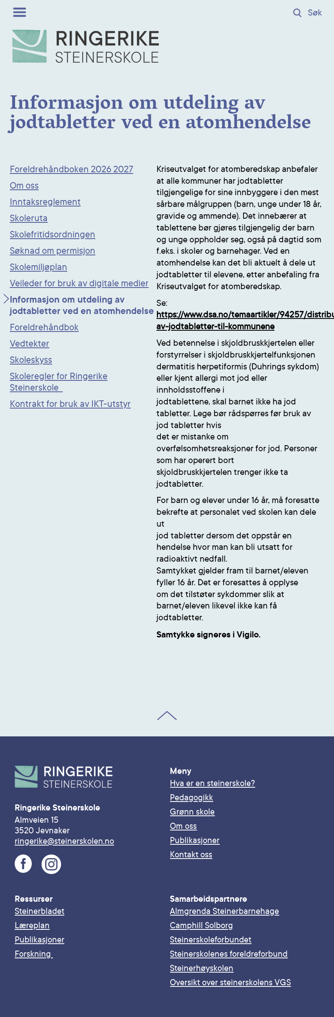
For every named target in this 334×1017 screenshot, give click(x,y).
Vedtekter (29, 343)
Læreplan (32, 925)
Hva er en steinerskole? (212, 783)
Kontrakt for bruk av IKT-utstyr (70, 404)
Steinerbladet (39, 911)
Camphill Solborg (201, 925)
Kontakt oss (191, 854)
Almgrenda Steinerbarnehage (224, 911)
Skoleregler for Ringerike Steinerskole (59, 382)
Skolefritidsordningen (52, 234)
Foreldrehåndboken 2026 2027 (71, 169)
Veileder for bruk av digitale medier (79, 283)
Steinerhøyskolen (201, 968)
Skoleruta (29, 218)
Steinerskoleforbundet (210, 939)
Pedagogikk (191, 797)
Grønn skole (192, 811)
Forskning (34, 954)
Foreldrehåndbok (44, 327)
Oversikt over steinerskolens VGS (230, 982)
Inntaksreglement (45, 202)
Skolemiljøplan (38, 267)
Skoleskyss (31, 360)
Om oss (24, 185)
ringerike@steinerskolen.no (64, 841)
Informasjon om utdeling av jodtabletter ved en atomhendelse (82, 305)
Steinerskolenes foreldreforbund (229, 954)
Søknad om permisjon (52, 251)
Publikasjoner (195, 840)
